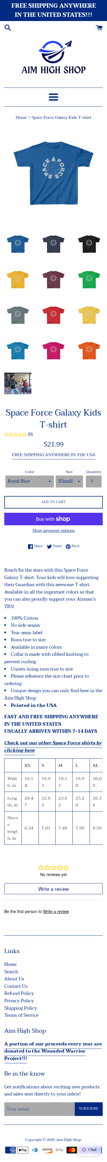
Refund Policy (19, 993)
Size (69, 472)
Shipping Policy (20, 1008)
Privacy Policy (19, 1001)
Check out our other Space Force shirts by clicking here (53, 746)
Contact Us (15, 986)
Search (11, 972)
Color (29, 472)
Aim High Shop (68, 1140)
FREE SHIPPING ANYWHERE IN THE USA (53, 454)
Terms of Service (21, 1015)
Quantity (93, 472)
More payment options (54, 531)
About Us (14, 979)
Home (10, 964)
